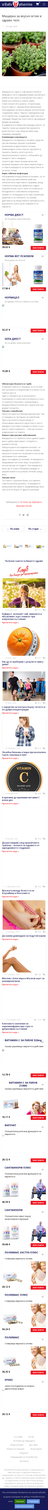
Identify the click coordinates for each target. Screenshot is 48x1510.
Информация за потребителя (24, 1457)
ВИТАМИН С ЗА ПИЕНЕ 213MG (23, 1084)
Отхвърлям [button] (33, 1501)
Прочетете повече (24, 1506)
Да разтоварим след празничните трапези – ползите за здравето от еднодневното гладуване (21, 845)
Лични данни (36, 1449)
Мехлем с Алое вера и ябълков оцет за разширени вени (23, 979)
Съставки (18, 1436)
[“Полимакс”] (29, 546)
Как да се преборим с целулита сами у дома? (22, 663)
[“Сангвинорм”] (18, 546)
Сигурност (24, 1453)
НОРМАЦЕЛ (12, 297)
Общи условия (16, 1445)
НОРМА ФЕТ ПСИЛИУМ (19, 256)
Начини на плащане (15, 1449)
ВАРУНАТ (10, 1125)
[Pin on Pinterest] (28, 515)
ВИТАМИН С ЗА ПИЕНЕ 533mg (23, 1040)
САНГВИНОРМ (14, 1210)
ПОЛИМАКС (12, 1337)
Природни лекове (24, 506)
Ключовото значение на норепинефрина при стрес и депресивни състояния (17, 1026)
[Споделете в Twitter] (23, 515)
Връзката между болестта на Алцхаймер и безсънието (18, 892)
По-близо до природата (31, 502)
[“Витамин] (7, 546)
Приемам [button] (20, 1501)
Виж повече (38, 248)
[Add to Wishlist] (42, 215)
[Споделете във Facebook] (19, 515)
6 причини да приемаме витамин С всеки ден (21, 799)
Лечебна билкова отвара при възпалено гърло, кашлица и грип (24, 753)
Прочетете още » (10, 622)
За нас (31, 1436)
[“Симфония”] (40, 546)
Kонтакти (24, 1461)
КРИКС (9, 1379)
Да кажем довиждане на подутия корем (24, 935)
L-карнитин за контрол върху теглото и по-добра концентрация (23, 708)
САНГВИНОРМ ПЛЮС (18, 1167)
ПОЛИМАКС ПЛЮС (16, 1294)
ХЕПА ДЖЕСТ (13, 338)
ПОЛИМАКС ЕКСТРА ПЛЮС (21, 1252)
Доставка (33, 1445)
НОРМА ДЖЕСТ (14, 214)
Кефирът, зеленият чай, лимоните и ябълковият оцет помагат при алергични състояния (22, 616)
